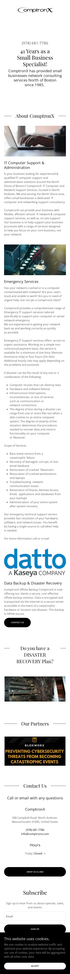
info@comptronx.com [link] (35, 834)
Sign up (35, 929)
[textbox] (35, 915)
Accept (35, 966)
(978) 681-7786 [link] (35, 42)
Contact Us (17, 622)
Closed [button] (38, 853)
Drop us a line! (35, 871)
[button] (44, 853)
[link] (35, 11)
